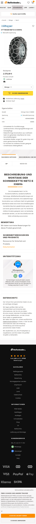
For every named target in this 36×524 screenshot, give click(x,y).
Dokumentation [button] (9, 247)
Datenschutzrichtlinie (10, 321)
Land (18, 391)
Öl (18, 425)
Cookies (18, 398)
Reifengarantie (18, 371)
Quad (9, 7)
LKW (25, 7)
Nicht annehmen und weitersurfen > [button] (24, 490)
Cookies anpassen (18, 520)
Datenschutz (18, 395)
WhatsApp (17, 447)
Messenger (18, 451)
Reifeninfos (18, 375)
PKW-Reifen (18, 409)
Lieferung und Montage (18, 432)
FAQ (18, 458)
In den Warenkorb (20, 93)
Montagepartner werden (18, 381)
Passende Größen (8, 157)
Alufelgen (18, 415)
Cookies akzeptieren (18, 515)
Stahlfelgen (18, 412)
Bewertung (18, 378)
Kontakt (18, 455)
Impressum (18, 385)
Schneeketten (17, 7)
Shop (18, 422)
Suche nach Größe (19, 14)
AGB (18, 388)
